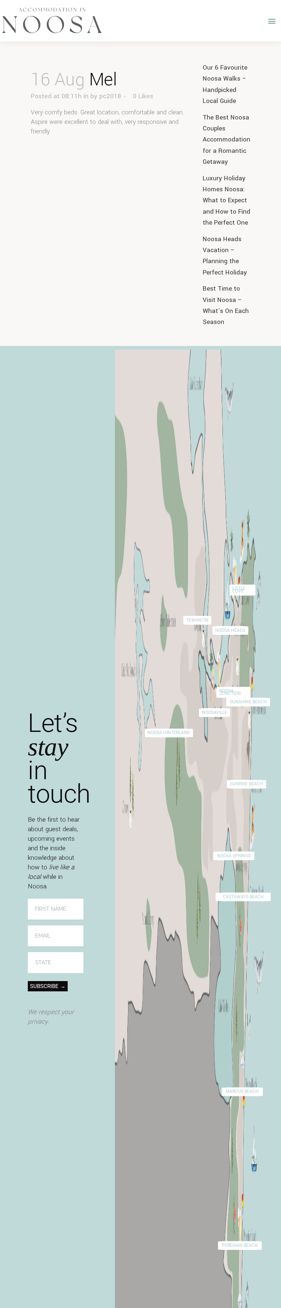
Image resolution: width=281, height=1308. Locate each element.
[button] (272, 21)
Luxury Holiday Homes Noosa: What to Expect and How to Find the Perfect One (226, 201)
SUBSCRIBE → (47, 986)
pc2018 (110, 96)
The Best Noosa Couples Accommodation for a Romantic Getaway (226, 140)
